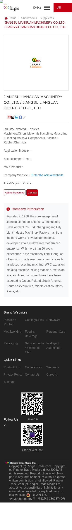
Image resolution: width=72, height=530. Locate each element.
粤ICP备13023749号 (51, 498)
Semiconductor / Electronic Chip (35, 348)
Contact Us (32, 374)
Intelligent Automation (53, 345)
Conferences (33, 367)
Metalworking (12, 331)
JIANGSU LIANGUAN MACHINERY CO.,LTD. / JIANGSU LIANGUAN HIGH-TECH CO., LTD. (35, 25)
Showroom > (29, 18)
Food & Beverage (31, 334)
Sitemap (9, 381)
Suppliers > (47, 18)
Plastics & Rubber (10, 322)
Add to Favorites (14, 192)
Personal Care (55, 331)
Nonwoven (53, 319)
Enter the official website (48, 175)
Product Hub (12, 367)
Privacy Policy (13, 374)
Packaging (11, 343)
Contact (32, 192)
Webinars (52, 367)
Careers (51, 374)
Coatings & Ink (34, 319)
